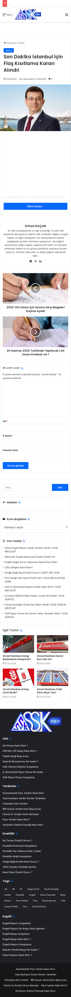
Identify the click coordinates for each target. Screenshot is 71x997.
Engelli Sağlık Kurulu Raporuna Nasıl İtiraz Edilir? (31, 562)
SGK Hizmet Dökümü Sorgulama (20, 766)
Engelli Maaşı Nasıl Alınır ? (17, 939)
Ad (5, 421)
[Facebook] (31, 261)
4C (21, 889)
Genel (21, 42)
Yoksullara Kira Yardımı (15, 803)
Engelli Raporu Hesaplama (17, 944)
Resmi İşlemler (49, 900)
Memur (7, 900)
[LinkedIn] (40, 261)
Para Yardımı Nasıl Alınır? (16, 819)
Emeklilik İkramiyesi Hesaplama (20, 845)
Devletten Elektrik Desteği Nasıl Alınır (23, 824)
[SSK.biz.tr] (28, 14)
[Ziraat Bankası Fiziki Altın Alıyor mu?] (52, 677)
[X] (35, 261)
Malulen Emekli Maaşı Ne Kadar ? (21, 949)
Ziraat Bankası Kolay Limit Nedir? (16, 691)
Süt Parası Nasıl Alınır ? (15, 745)
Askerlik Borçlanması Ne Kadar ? (20, 761)
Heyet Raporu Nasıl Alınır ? (17, 955)
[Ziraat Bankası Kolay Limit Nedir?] (18, 677)
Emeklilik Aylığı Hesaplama (17, 856)
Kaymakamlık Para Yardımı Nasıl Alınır (23, 793)
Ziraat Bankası (39, 906)
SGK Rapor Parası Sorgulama (19, 777)
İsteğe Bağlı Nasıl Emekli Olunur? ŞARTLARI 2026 (32, 572)
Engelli (32, 895)
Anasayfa (11, 42)
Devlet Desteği (51, 889)
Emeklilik (20, 895)
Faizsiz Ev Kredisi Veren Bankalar (21, 814)
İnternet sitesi (10, 450)
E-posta (8, 435)
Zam (25, 906)
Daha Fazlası (34, 206)
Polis (35, 900)
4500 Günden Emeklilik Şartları (20, 867)
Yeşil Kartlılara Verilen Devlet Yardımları (24, 798)
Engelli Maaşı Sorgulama (16, 933)
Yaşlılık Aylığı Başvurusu (16, 756)
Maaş (62, 895)
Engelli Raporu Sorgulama (17, 923)
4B (13, 889)
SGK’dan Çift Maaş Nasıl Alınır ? (20, 750)
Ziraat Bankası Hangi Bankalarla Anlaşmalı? (17, 657)
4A (5, 889)
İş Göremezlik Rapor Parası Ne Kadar (23, 772)
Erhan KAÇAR (35, 226)
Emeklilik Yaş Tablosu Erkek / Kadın (22, 851)
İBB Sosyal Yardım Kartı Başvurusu (22, 809)
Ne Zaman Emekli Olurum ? (17, 840)
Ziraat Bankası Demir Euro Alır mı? (50, 657)
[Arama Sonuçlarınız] (66, 16)
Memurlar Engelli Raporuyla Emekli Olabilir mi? (30, 556)
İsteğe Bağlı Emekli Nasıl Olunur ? (21, 861)
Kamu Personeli (47, 895)
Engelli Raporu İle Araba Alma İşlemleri (24, 928)
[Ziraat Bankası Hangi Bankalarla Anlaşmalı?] (18, 644)
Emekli (7, 895)
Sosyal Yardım (11, 906)
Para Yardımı (22, 900)
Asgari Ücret (33, 889)
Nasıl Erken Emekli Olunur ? (17, 872)
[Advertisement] (35, 167)
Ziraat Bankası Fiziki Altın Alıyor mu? (49, 691)
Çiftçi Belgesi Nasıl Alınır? (19, 567)
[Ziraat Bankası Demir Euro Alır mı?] (52, 644)
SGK (63, 900)
